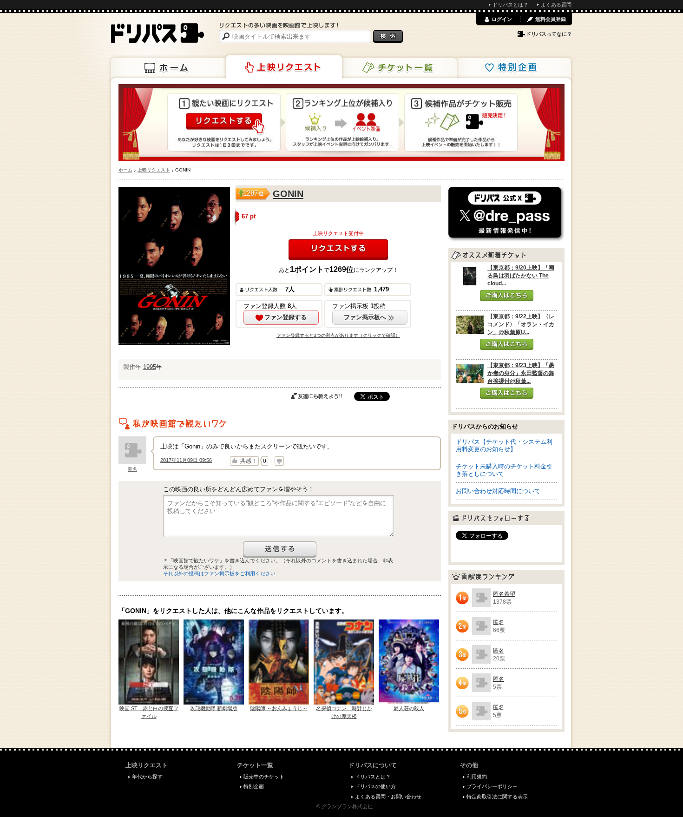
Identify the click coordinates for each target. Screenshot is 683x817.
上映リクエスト (284, 67)
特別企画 (513, 68)
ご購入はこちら (506, 295)
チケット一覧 (398, 68)
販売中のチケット (263, 776)
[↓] (279, 461)
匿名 (132, 469)
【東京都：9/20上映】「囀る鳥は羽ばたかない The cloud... (520, 275)
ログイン (502, 19)
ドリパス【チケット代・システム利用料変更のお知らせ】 (504, 445)
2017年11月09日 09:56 (186, 460)
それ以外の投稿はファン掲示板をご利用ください (219, 573)
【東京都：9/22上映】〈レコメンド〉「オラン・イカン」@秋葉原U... (520, 324)
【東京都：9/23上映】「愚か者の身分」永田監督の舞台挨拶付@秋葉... (520, 373)
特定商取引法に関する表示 (497, 796)
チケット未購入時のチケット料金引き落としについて (504, 470)
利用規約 (476, 776)
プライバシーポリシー (492, 786)
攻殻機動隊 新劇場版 (213, 708)
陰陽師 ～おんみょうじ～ (279, 708)
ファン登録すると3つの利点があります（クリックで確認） (338, 335)
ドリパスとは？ (510, 4)
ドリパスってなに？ (549, 34)
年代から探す (147, 776)
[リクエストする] (338, 249)
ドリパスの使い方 (375, 786)
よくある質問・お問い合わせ (388, 796)
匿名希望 (504, 594)
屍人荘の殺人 (409, 708)
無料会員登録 (550, 19)
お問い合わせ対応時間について (498, 491)
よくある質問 (556, 4)
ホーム (169, 68)
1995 (149, 366)
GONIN (288, 194)
